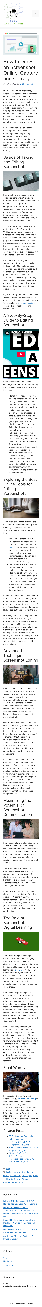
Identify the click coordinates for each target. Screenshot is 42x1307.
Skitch (12, 547)
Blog (8, 1169)
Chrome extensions (26, 303)
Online (6, 1175)
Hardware (7, 1261)
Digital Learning (13, 1172)
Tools (35, 1175)
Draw (24, 1172)
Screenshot (15, 1175)
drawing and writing (27, 1099)
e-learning (19, 970)
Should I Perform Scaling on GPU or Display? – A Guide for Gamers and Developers (19, 1223)
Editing (30, 1172)
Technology (8, 1265)
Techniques (27, 1175)
